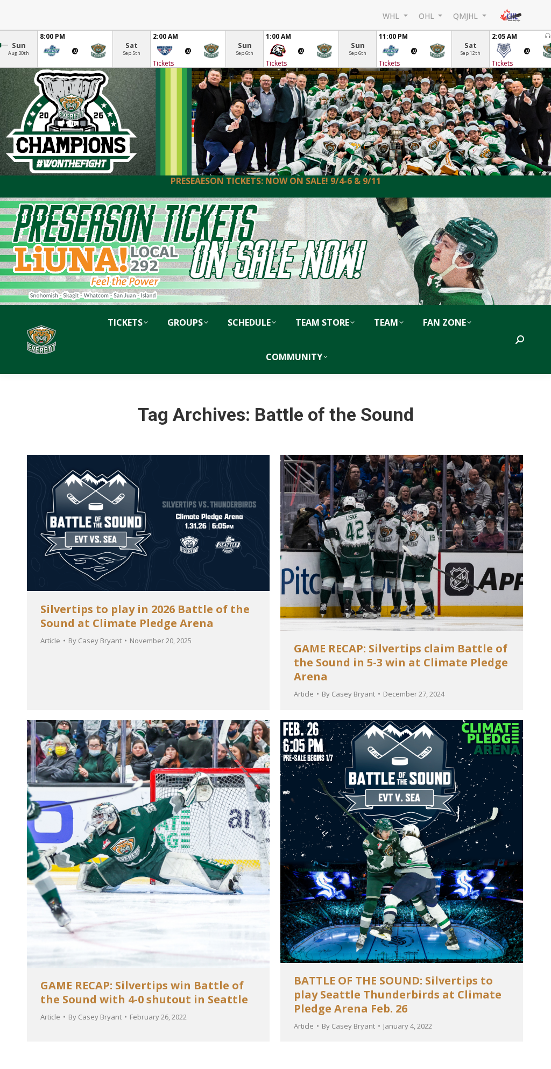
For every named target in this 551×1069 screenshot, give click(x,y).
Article (50, 640)
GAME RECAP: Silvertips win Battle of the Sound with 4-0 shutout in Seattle (144, 992)
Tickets (163, 63)
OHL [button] (427, 15)
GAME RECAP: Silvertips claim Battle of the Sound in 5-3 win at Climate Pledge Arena (401, 662)
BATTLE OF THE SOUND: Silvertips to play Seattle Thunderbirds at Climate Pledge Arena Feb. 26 (397, 994)
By (95, 640)
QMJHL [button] (466, 15)
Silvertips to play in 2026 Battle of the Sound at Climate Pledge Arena (145, 616)
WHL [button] (392, 15)
